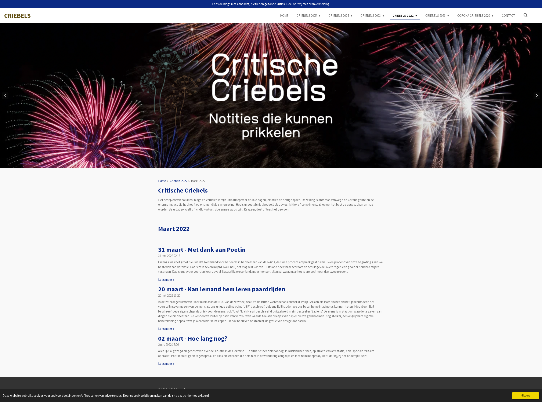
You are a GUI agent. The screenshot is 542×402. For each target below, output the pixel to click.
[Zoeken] (525, 15)
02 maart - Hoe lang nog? (192, 338)
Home (162, 181)
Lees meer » (166, 280)
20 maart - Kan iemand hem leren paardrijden (221, 289)
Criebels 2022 (178, 181)
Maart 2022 (198, 181)
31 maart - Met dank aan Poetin (202, 249)
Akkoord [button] (526, 395)
